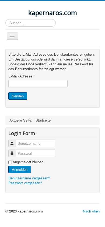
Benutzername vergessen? (29, 177)
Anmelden (19, 169)
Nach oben (91, 211)
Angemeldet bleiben (28, 161)
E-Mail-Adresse (21, 76)
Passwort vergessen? (25, 182)
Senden (18, 95)
